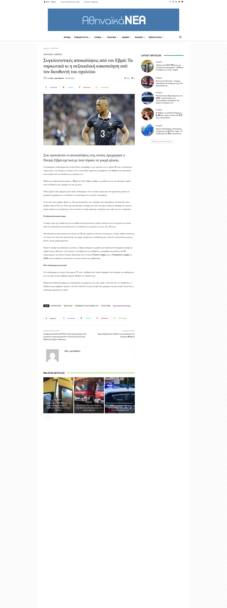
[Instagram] (173, 1)
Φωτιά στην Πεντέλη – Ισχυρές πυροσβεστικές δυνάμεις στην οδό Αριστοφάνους (89, 407)
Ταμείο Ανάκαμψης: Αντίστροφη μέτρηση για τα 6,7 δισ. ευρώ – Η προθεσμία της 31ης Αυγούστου (169, 131)
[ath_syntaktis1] (45, 78)
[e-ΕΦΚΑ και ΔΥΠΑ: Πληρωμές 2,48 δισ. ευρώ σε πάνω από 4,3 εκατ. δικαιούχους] (147, 114)
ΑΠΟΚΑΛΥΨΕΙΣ (56, 306)
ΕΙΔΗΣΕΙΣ (58, 400)
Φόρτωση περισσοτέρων (161, 141)
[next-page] (49, 417)
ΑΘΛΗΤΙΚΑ (54, 48)
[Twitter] (176, 1)
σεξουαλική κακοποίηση (121, 306)
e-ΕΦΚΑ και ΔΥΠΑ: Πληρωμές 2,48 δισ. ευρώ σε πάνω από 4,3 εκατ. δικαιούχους (169, 115)
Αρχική (46, 48)
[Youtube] (182, 1)
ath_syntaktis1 (57, 78)
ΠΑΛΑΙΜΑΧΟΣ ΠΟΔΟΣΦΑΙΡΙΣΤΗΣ (86, 306)
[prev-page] (45, 417)
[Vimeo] (179, 1)
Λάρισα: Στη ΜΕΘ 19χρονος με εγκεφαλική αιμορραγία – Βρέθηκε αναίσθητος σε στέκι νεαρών (58, 406)
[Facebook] (170, 1)
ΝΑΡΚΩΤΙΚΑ (68, 306)
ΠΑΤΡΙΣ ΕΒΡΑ (105, 306)
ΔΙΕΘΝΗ (58, 54)
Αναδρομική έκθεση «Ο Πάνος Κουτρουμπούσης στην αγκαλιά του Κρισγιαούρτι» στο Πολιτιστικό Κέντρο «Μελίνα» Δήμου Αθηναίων (65, 337)
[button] (180, 37)
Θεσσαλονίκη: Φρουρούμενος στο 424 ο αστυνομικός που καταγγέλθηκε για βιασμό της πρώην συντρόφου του (119, 406)
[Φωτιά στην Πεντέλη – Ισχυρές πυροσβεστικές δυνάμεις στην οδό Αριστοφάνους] (89, 395)
